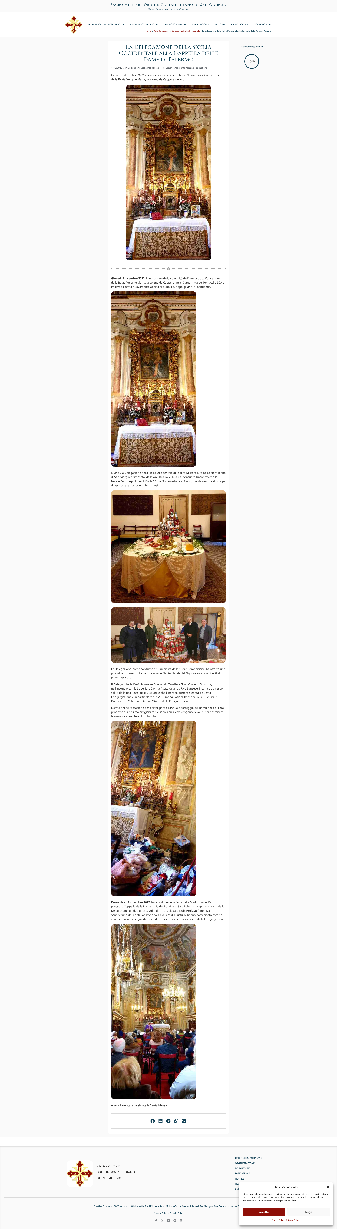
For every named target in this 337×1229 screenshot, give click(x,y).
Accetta (264, 1212)
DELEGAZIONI (173, 24)
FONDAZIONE (200, 24)
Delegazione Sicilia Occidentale (143, 67)
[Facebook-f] (155, 1220)
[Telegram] (174, 1220)
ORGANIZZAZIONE (142, 24)
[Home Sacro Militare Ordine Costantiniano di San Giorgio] (73, 25)
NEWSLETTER (239, 24)
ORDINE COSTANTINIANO (103, 24)
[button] (328, 1187)
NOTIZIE (220, 24)
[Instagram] (181, 1220)
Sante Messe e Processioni (193, 67)
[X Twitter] (162, 1220)
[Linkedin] (168, 1220)
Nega (308, 1212)
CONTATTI (260, 24)
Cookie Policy (278, 1219)
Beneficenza (172, 67)
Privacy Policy (292, 1219)
